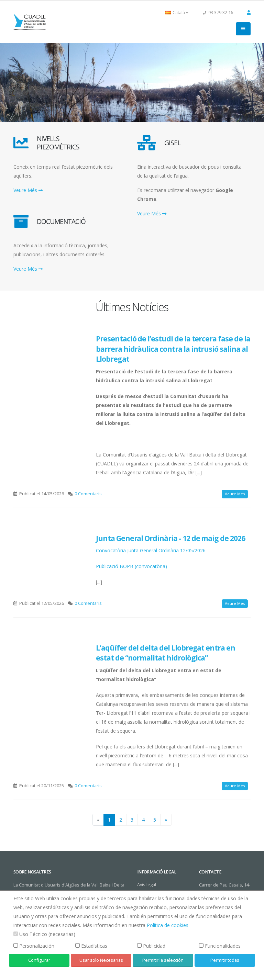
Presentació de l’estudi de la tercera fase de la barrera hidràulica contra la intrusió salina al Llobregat (173, 349)
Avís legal (146, 885)
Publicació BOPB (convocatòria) (131, 566)
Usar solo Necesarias (101, 960)
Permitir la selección (163, 960)
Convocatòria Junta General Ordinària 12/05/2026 (151, 550)
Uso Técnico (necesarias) (47, 934)
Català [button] (179, 12)
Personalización (36, 945)
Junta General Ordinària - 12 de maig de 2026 (170, 538)
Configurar (39, 960)
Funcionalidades (223, 945)
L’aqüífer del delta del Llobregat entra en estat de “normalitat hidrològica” (165, 653)
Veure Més (25, 190)
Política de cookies (167, 925)
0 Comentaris (88, 494)
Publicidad (154, 945)
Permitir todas (224, 960)
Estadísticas (94, 945)
